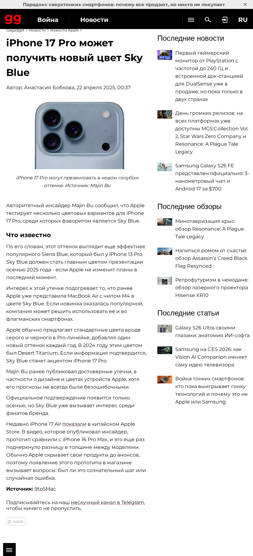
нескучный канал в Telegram (107, 502)
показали (74, 424)
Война (47, 19)
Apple (18, 521)
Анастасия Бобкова (49, 87)
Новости (94, 19)
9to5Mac (45, 489)
